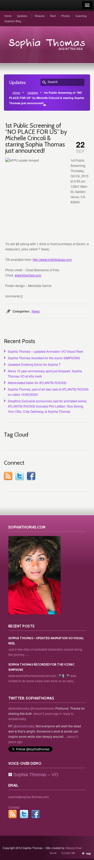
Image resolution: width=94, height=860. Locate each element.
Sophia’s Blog (12, 21)
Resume (40, 16)
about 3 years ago (46, 713)
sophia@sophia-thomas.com (28, 796)
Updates (22, 16)
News (36, 311)
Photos (65, 16)
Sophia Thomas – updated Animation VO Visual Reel (45, 351)
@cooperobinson (42, 708)
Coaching (81, 16)
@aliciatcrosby (18, 708)
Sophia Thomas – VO (35, 774)
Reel (53, 16)
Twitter (19, 476)
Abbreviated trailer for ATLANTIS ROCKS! (37, 382)
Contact (13, 807)
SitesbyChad (74, 848)
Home (7, 16)
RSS (8, 476)
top (88, 853)
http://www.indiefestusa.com (52, 259)
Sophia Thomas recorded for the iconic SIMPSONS (44, 358)
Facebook (31, 476)
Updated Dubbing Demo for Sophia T (34, 364)
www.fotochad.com (28, 275)
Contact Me (68, 853)
